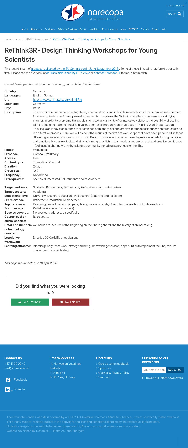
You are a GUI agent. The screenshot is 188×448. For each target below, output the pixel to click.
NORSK (170, 5)
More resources (110, 29)
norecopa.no (12, 39)
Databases (50, 29)
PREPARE (133, 29)
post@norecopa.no (16, 368)
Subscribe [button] (174, 369)
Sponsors (104, 368)
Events (83, 29)
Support (155, 29)
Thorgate (78, 431)
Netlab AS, (43, 431)
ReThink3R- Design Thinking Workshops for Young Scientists (91, 39)
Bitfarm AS (58, 431)
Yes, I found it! (32, 302)
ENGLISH (179, 5)
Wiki (164, 29)
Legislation (94, 29)
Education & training (67, 29)
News (123, 29)
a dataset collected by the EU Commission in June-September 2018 (75, 68)
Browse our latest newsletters (163, 378)
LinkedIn (19, 389)
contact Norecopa (105, 73)
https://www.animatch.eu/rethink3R (56, 99)
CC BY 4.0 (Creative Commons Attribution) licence (99, 417)
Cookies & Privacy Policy (113, 373)
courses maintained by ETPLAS (66, 73)
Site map (103, 377)
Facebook (20, 379)
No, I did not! (72, 302)
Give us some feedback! (113, 363)
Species (145, 29)
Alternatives (36, 29)
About (25, 29)
